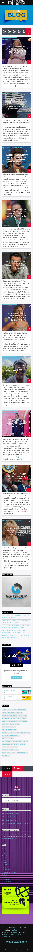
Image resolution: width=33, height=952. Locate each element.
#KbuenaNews (7, 710)
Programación (8, 851)
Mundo (14, 39)
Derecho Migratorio (9, 721)
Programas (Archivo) (10, 872)
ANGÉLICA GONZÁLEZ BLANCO (12, 712)
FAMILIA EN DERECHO (9, 730)
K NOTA (25, 741)
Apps (5, 865)
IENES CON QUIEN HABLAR (10, 735)
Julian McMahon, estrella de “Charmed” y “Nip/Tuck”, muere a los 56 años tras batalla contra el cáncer (17, 265)
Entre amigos (15, 724)
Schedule (6, 933)
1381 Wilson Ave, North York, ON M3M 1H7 (18, 824)
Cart (5, 877)
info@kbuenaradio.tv (11, 820)
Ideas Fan (13, 930)
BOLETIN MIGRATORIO (9, 715)
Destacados (6, 39)
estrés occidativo (8, 727)
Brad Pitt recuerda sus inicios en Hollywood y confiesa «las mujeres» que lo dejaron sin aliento (16, 213)
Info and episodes (16, 677)
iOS (6, 867)
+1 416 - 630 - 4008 (10, 817)
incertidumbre (7, 738)
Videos (6, 858)
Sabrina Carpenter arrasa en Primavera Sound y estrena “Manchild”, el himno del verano (17, 531)
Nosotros (23, 933)
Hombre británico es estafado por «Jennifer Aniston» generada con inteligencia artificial (16, 317)
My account (7, 881)
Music (20, 147)
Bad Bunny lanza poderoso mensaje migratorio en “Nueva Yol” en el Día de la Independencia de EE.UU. (16, 158)
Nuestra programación (9, 838)
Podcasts (6, 860)
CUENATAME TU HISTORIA (10, 718)
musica (22, 744)
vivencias (5, 755)
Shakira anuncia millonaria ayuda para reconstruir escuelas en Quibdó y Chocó (13, 631)
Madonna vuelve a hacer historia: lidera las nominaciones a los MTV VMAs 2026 (15, 621)
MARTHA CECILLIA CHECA (10, 744)
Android (7, 869)
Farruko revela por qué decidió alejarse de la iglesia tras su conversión (15, 636)
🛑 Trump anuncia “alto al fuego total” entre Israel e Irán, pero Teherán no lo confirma (16, 477)
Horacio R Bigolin (23, 732)
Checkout (6, 879)
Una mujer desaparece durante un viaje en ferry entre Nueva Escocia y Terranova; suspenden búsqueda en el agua (16, 104)
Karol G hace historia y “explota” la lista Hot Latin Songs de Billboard (15, 616)
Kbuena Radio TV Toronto (11, 741)
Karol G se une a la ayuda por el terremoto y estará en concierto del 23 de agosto (15, 626)
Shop (5, 874)
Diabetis (5, 724)
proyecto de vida (8, 753)
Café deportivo (7, 697)
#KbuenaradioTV (20, 710)
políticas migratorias (10, 750)
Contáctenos (7, 936)
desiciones (23, 721)
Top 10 (6, 853)
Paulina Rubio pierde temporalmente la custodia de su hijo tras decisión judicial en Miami (16, 50)
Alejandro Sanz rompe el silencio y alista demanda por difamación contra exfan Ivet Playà (16, 423)
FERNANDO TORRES (8, 732)
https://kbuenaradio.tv (12, 813)
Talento (6, 855)
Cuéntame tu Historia (9, 690)
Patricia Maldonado (9, 747)
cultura (23, 718)
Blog (5, 849)
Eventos (6, 862)
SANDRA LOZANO (22, 753)
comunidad (23, 715)
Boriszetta (6, 61)
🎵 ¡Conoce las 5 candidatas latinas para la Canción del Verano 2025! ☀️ (16, 369)
